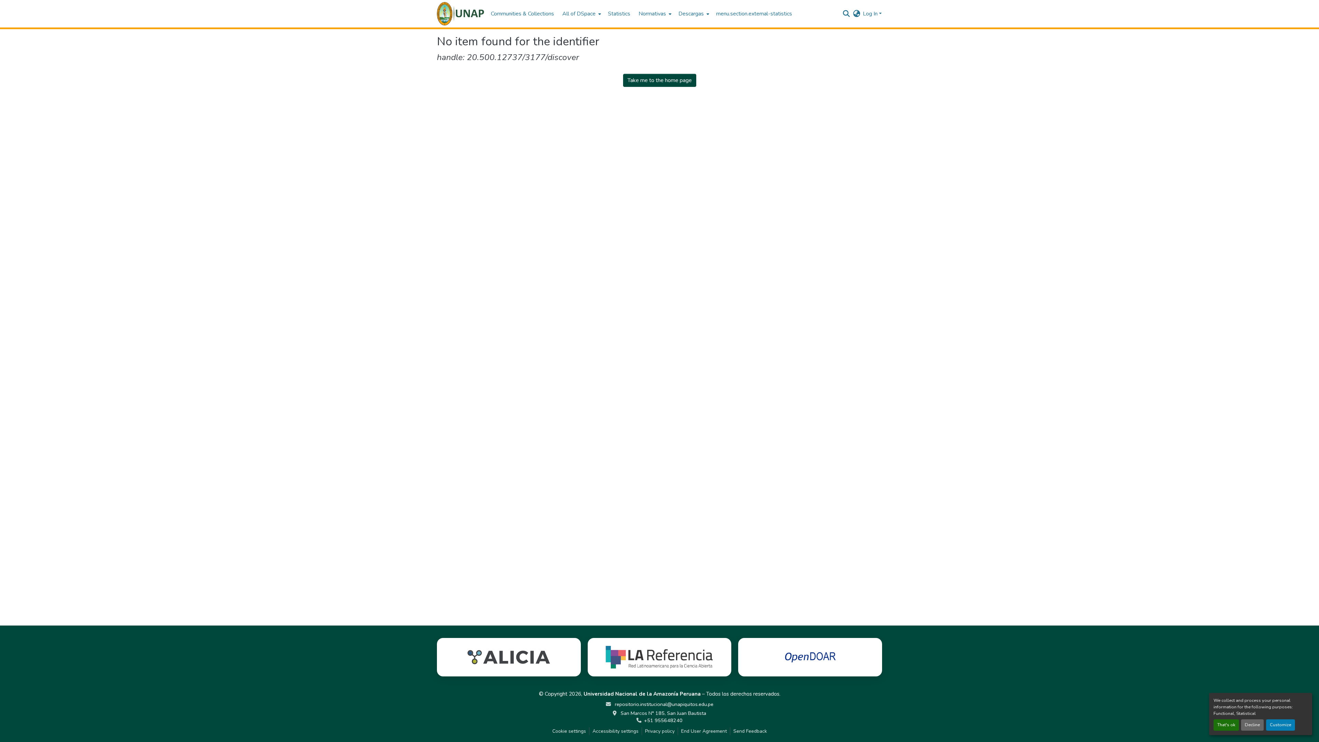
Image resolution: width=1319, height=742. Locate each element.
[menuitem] (581, 13)
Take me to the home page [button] (660, 80)
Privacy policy (660, 731)
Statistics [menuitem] (619, 14)
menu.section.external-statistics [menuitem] (754, 14)
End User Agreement (704, 731)
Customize (1280, 725)
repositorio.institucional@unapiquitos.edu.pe (663, 704)
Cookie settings (569, 731)
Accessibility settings (616, 731)
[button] (460, 13)
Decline (1252, 725)
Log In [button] (871, 14)
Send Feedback (750, 731)
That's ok (1226, 725)
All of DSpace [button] (579, 14)
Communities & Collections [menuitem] (522, 14)
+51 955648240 (663, 720)
